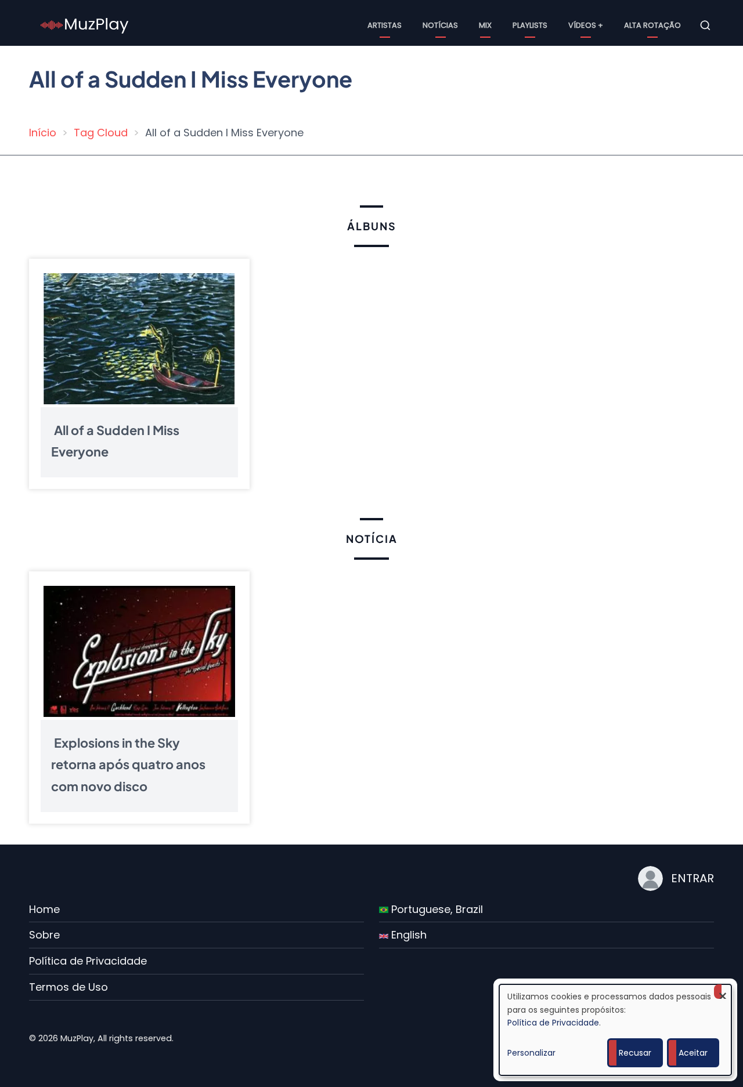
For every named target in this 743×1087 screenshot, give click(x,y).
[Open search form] (705, 25)
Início (42, 132)
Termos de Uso (68, 987)
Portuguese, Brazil (435, 909)
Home (44, 909)
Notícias (440, 25)
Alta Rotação (652, 25)
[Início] (84, 24)
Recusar (635, 1053)
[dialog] (615, 1029)
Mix (485, 25)
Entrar (692, 878)
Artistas (384, 25)
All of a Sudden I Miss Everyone (115, 440)
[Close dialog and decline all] (722, 991)
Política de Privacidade (88, 961)
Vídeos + (585, 25)
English (407, 934)
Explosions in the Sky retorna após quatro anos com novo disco (128, 764)
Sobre (44, 934)
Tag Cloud (101, 132)
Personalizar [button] (531, 1053)
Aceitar (693, 1053)
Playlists (530, 25)
